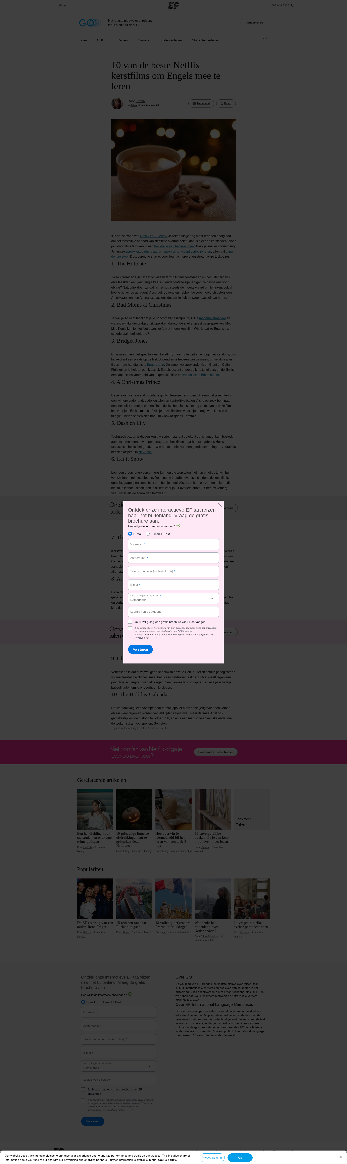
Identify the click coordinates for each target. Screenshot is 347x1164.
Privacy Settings (212, 1157)
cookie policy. (167, 1159)
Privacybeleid (142, 638)
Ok (240, 1157)
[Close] (340, 1157)
